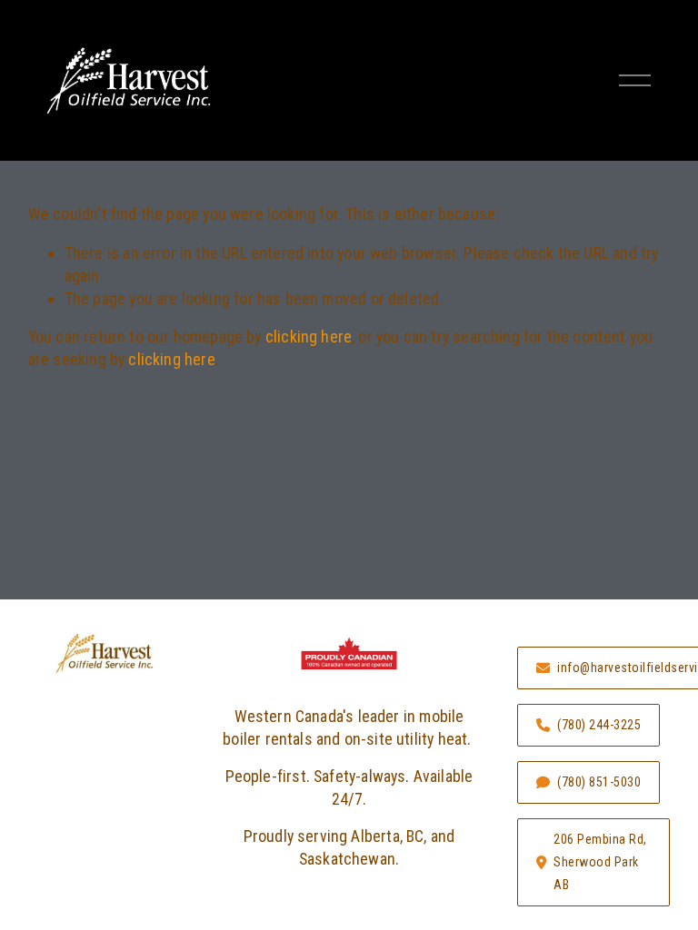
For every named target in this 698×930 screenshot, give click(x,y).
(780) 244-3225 (599, 724)
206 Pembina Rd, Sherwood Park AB (600, 862)
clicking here (308, 336)
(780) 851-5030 (599, 782)
